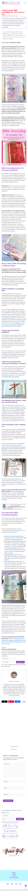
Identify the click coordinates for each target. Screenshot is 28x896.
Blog (14, 874)
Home (14, 872)
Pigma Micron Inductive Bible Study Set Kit (15, 541)
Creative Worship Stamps (10, 548)
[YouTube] (20, 884)
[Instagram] (12, 884)
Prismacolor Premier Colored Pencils (13, 536)
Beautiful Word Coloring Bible (11, 376)
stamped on (5, 447)
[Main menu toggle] (25, 2)
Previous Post (14, 746)
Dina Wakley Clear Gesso (10, 554)
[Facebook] (8, 884)
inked (19, 445)
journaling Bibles (6, 318)
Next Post (14, 749)
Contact (14, 876)
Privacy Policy (14, 877)
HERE (11, 38)
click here (16, 530)
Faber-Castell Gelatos (9, 561)
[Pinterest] (16, 884)
